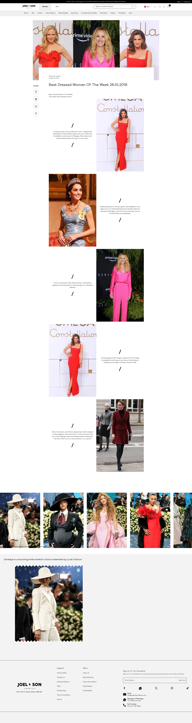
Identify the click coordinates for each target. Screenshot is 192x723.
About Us (86, 673)
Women (45, 6)
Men (57, 6)
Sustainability (87, 690)
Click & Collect (62, 673)
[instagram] (36, 106)
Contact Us (187, 2)
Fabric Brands (63, 13)
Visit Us (59, 699)
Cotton (39, 13)
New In (26, 13)
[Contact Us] (155, 7)
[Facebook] (124, 688)
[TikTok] (187, 688)
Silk (33, 13)
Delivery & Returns (63, 682)
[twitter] (36, 99)
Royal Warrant (87, 686)
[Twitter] (156, 688)
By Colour (74, 13)
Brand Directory (88, 677)
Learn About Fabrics (89, 682)
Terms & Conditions (63, 695)
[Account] (164, 7)
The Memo (122, 13)
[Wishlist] (159, 7)
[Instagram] (172, 688)
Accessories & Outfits (89, 13)
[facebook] (36, 92)
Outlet (112, 13)
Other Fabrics (50, 13)
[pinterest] (36, 113)
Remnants (103, 13)
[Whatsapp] (140, 688)
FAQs (58, 686)
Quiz (130, 13)
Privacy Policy (61, 690)
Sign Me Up (182, 680)
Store (179, 2)
